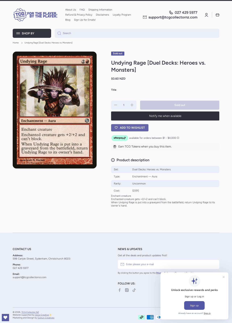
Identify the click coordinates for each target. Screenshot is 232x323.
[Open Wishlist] (5, 317)
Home (16, 42)
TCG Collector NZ (30, 312)
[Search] (58, 33)
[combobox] (137, 33)
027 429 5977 (186, 12)
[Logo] (35, 14)
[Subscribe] (214, 264)
